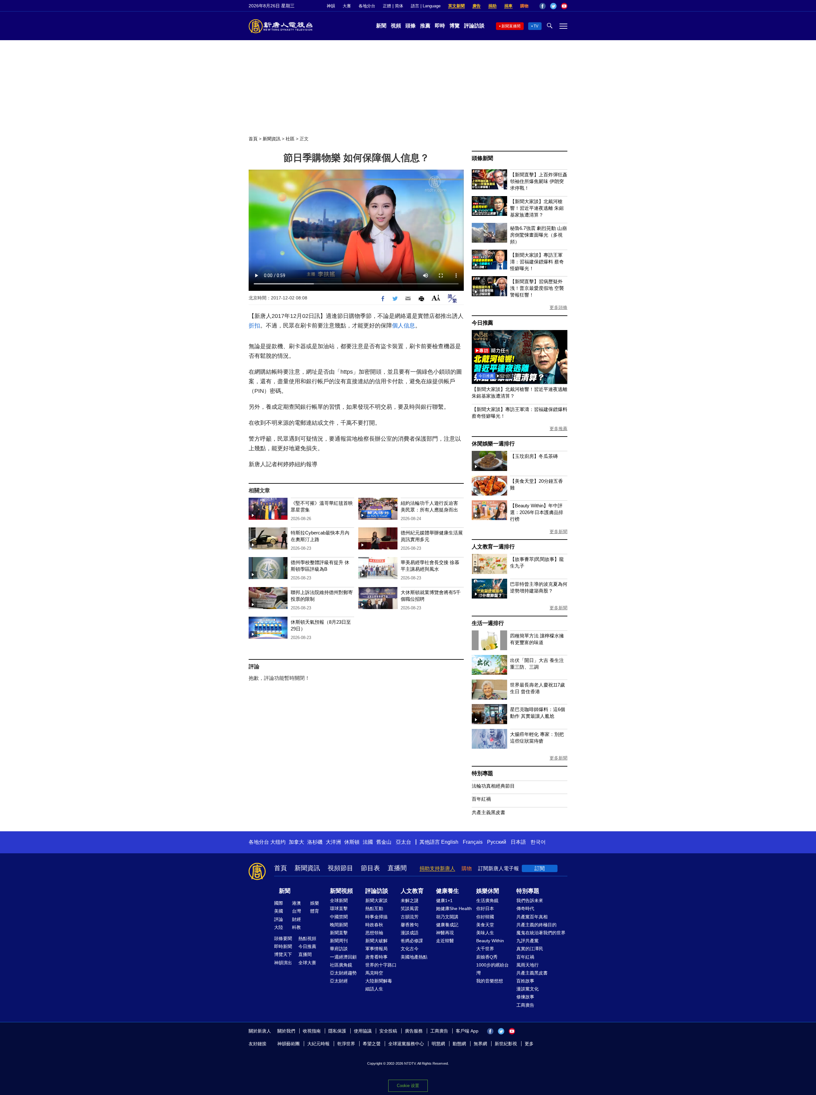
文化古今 (410, 948)
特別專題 (482, 773)
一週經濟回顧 (343, 956)
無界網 (480, 1043)
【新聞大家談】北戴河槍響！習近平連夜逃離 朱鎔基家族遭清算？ (537, 208)
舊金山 (383, 842)
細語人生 (374, 988)
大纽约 (278, 842)
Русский (496, 842)
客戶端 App (467, 1030)
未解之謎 (410, 900)
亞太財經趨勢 (343, 972)
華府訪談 (339, 948)
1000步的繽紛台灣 (492, 968)
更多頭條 (558, 307)
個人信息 (403, 325)
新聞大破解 (376, 940)
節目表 (370, 867)
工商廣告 (525, 1005)
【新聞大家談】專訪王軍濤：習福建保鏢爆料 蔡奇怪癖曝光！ (537, 261)
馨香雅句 (410, 924)
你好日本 (485, 908)
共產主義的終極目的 (536, 924)
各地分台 (367, 6)
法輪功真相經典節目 (493, 786)
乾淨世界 (346, 1043)
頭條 (410, 25)
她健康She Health (454, 908)
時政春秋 (374, 924)
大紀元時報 (318, 1043)
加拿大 (296, 842)
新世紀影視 (506, 1043)
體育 (314, 911)
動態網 (459, 1043)
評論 (278, 919)
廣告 (476, 6)
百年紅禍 (481, 799)
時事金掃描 (376, 916)
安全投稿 (388, 1030)
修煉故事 (525, 996)
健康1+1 (444, 900)
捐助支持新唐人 (437, 868)
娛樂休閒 (487, 891)
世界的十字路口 (381, 964)
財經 (296, 919)
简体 (399, 6)
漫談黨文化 (527, 988)
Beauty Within (490, 940)
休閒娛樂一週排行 (493, 444)
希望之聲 (372, 1043)
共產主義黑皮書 (488, 812)
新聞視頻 (341, 891)
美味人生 (485, 932)
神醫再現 (445, 932)
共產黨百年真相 (532, 916)
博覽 (454, 25)
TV (536, 26)
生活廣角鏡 (487, 900)
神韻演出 (283, 962)
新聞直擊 (339, 932)
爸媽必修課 (412, 940)
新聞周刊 (339, 940)
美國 (278, 911)
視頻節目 (340, 867)
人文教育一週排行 (493, 547)
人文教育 (412, 891)
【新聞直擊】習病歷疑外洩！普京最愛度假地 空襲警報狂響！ (537, 288)
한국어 (538, 842)
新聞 (381, 25)
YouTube (564, 6)
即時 (440, 25)
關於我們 (286, 1030)
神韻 (331, 6)
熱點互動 (374, 908)
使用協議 (363, 1030)
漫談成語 (410, 932)
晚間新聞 (339, 924)
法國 (368, 842)
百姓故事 (525, 980)
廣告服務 (414, 1030)
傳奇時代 (525, 908)
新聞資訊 (271, 138)
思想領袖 (374, 932)
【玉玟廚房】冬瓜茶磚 (534, 456)
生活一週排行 (488, 623)
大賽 (347, 6)
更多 (529, 1043)
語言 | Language (426, 6)
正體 (387, 6)
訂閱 (540, 868)
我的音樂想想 (489, 980)
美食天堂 (485, 924)
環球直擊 (339, 908)
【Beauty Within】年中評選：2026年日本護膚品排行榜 (536, 512)
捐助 (492, 6)
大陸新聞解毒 (378, 980)
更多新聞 (558, 531)
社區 (290, 138)
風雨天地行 (527, 964)
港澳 (296, 903)
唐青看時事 (376, 956)
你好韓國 (485, 916)
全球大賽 (307, 962)
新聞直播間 (511, 26)
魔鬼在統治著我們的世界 (540, 932)
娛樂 (314, 903)
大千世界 (485, 948)
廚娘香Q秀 (487, 956)
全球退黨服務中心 (406, 1043)
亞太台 (403, 842)
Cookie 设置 (408, 1085)
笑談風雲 (410, 908)
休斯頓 (352, 842)
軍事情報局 (376, 948)
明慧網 (438, 1043)
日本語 (518, 842)
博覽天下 (283, 954)
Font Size (436, 297)
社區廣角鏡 (341, 964)
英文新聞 (456, 6)
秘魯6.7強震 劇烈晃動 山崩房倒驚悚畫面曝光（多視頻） (538, 234)
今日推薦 (482, 323)
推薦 (425, 25)
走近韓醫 (445, 940)
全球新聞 (339, 900)
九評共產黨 (527, 940)
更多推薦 (558, 428)
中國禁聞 (339, 916)
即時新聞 (283, 946)
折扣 (254, 325)
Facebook (542, 6)
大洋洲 (333, 842)
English (449, 842)
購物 (524, 6)
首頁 (253, 138)
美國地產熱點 (414, 956)
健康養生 (447, 891)
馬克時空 (374, 972)
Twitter (553, 6)
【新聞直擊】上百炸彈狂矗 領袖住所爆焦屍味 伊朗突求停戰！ (538, 181)
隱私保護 (337, 1030)
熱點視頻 (307, 938)
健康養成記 (447, 924)
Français (473, 842)
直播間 (397, 867)
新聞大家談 (376, 900)
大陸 (278, 927)
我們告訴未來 (529, 900)
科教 (296, 927)
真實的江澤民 (529, 948)
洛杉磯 (315, 842)
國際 (278, 903)
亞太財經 (339, 980)
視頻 (396, 25)
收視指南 (312, 1030)
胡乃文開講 (447, 916)
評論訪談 (474, 25)
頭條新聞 (482, 158)
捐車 (508, 6)
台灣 (296, 911)
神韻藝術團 (288, 1043)
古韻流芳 (410, 916)
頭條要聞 (283, 938)
